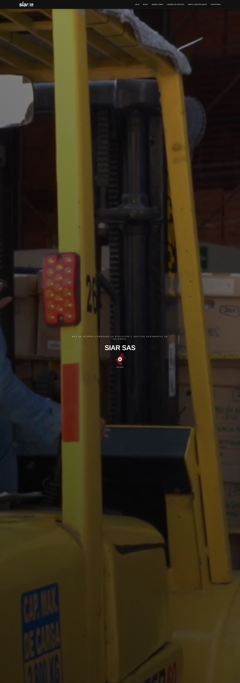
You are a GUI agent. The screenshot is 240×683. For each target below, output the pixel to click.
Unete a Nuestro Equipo (197, 4)
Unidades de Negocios (175, 4)
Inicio (137, 4)
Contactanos (216, 4)
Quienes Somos (157, 4)
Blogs (145, 4)
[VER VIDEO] (120, 359)
